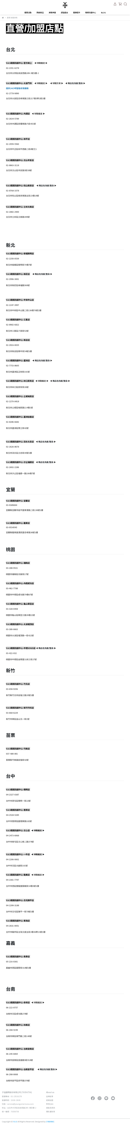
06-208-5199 (12, 1029)
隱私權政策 (50, 1111)
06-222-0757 (12, 1007)
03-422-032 (11, 653)
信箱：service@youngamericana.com (18, 1104)
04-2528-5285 (12, 814)
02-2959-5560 (12, 143)
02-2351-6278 (12, 68)
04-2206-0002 (12, 859)
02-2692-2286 (12, 467)
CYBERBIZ (50, 1121)
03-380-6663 (12, 629)
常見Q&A (49, 1104)
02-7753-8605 (12, 365)
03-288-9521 (12, 567)
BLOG (103, 12)
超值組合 (64, 12)
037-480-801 (12, 753)
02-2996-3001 (12, 279)
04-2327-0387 (12, 794)
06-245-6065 (12, 1053)
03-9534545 (11, 527)
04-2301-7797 (12, 879)
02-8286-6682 (12, 421)
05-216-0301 (12, 961)
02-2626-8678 (12, 446)
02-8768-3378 (12, 190)
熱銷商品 (40, 12)
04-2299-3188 (12, 905)
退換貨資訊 (50, 1107)
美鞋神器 (52, 12)
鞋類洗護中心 (90, 12)
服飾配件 (76, 12)
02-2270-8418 (12, 401)
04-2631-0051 (12, 925)
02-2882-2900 (12, 211)
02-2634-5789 (12, 118)
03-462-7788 (12, 588)
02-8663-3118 (12, 165)
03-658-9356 (12, 688)
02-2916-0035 (12, 345)
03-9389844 (11, 505)
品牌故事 (49, 1096)
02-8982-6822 (12, 324)
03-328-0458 (12, 608)
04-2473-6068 (12, 835)
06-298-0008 (12, 1074)
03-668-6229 (12, 712)
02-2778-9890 (12, 93)
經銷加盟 (49, 1100)
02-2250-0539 (12, 258)
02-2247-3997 (12, 304)
